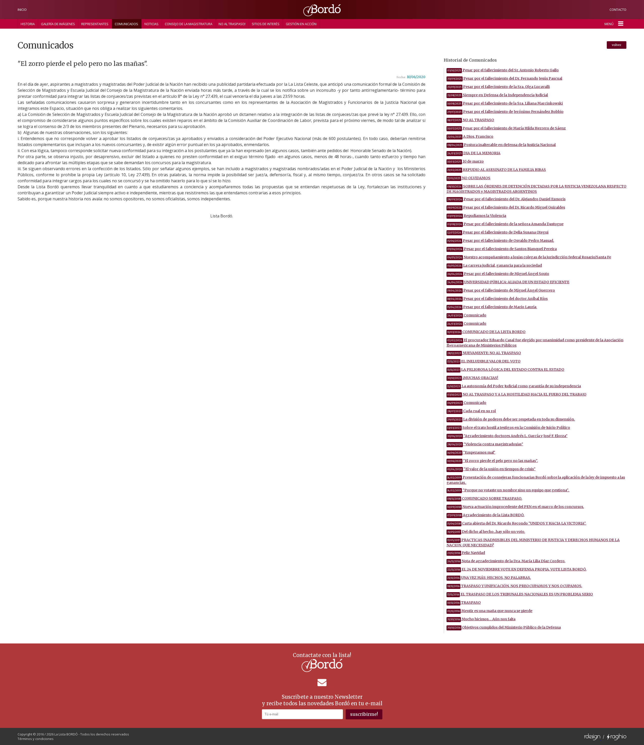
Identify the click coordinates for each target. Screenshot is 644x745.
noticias (151, 24)
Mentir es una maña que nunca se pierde (489, 611)
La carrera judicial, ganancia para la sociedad (494, 265)
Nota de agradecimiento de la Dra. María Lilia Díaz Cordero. (506, 561)
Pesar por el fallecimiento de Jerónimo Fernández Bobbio (505, 111)
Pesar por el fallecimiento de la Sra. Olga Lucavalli (498, 86)
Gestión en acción (301, 24)
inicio (22, 9)
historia (28, 24)
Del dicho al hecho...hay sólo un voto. (486, 531)
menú (609, 24)
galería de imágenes (58, 24)
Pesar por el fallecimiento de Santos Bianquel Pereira (502, 249)
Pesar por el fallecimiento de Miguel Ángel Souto (498, 273)
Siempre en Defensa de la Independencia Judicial (497, 95)
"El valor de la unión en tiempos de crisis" (491, 469)
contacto (618, 9)
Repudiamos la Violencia (476, 215)
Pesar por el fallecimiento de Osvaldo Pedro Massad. (500, 240)
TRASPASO (464, 602)
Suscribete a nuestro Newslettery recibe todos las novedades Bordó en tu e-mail (322, 700)
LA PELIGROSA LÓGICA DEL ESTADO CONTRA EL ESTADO (505, 369)
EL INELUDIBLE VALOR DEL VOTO (483, 361)
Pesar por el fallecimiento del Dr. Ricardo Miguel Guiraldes (506, 207)
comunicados (126, 24)
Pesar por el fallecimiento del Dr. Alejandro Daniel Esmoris (506, 199)
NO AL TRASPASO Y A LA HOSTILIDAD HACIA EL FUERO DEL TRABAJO (516, 394)
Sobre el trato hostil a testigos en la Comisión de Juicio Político (508, 427)
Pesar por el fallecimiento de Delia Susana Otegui (497, 232)
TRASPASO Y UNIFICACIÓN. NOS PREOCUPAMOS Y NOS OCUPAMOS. (514, 586)
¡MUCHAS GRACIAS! (472, 378)
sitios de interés (265, 24)
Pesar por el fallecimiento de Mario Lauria (492, 307)
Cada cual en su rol (471, 411)
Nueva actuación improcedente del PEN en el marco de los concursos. (515, 506)
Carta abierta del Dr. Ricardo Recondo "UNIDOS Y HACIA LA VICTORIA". (516, 523)
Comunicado (466, 315)
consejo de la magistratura (188, 24)
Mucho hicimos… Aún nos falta (481, 619)
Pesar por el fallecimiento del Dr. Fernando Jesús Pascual (504, 78)
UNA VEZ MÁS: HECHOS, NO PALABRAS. (489, 577)
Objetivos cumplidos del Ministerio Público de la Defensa (504, 627)
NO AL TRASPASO (470, 120)
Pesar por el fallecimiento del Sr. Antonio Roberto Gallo (503, 70)
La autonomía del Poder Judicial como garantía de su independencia (514, 386)
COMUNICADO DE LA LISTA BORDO (486, 332)
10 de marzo (465, 161)
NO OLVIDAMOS (468, 178)
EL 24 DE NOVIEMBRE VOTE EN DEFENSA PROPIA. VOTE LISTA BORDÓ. (516, 569)
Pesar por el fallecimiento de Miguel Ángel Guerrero (501, 290)
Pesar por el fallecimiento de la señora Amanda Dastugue (505, 224)
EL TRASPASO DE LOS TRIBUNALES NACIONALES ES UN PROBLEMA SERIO (520, 594)
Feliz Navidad (466, 552)
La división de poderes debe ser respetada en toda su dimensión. (511, 419)
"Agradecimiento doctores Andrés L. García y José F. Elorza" (507, 436)
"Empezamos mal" (471, 452)
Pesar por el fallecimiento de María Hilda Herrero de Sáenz (506, 128)
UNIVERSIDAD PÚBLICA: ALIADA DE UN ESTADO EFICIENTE (508, 282)
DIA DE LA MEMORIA (473, 153)
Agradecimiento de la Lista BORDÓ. (485, 515)
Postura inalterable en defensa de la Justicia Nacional (501, 145)
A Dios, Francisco (470, 136)
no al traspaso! (232, 24)
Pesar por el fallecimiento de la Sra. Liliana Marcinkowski (505, 103)
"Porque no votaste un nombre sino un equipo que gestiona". (508, 490)
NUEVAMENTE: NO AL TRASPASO (484, 353)
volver (616, 45)
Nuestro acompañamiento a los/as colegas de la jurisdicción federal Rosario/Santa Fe (529, 257)
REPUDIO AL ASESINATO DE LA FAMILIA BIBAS (496, 169)
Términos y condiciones (36, 738)
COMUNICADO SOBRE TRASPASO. (484, 498)
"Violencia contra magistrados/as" (485, 444)
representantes (94, 24)
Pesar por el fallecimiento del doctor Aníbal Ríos (497, 298)
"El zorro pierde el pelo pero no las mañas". (492, 460)
